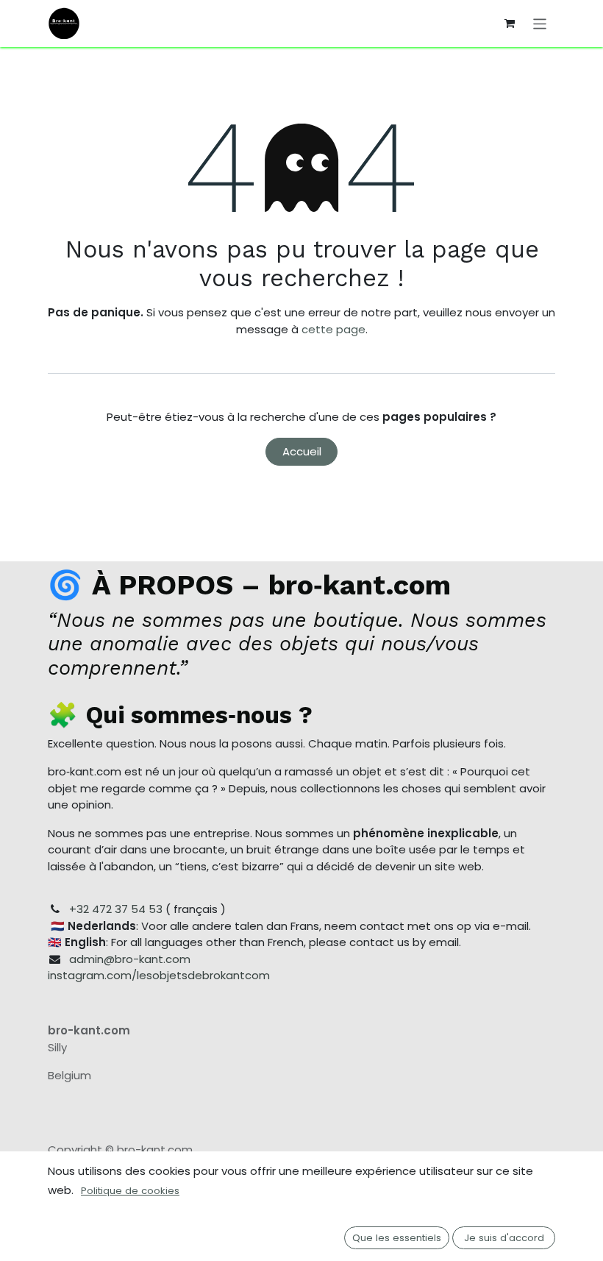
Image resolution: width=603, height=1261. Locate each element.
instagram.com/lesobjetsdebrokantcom (159, 975)
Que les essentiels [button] (396, 1238)
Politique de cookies (130, 1191)
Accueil (301, 451)
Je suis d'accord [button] (504, 1238)
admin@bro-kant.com (129, 959)
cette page (333, 329)
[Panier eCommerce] (509, 23)
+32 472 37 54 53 (116, 909)
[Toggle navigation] (540, 23)
